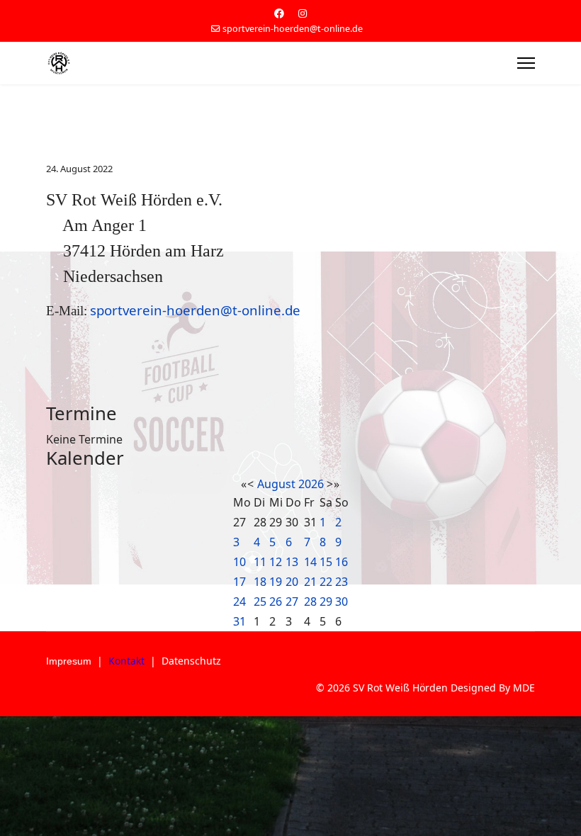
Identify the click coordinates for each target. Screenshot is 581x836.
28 (310, 601)
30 (341, 601)
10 (239, 562)
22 (326, 581)
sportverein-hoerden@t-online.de (292, 29)
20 (292, 581)
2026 (311, 484)
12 (275, 562)
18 (260, 581)
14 (310, 562)
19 (275, 581)
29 (326, 601)
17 (239, 581)
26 (275, 601)
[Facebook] (279, 13)
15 (326, 562)
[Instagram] (302, 13)
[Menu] (526, 63)
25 (260, 601)
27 (292, 601)
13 (292, 562)
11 (260, 562)
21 (310, 581)
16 (341, 562)
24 (239, 601)
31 (239, 621)
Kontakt (126, 660)
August (276, 484)
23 (341, 581)
